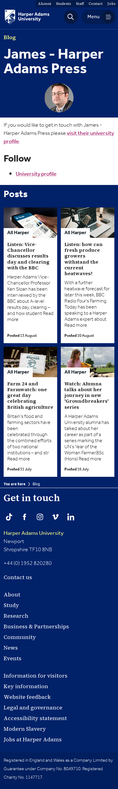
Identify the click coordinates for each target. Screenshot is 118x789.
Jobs (111, 3)
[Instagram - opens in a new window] (40, 517)
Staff (80, 3)
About (12, 594)
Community (20, 637)
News (11, 647)
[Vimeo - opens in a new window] (55, 517)
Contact (96, 3)
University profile (36, 174)
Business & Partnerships (36, 626)
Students (63, 3)
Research (16, 616)
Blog (36, 484)
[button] (71, 17)
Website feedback (27, 697)
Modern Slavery (25, 729)
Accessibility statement (35, 718)
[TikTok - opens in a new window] (9, 517)
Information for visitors (35, 675)
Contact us (18, 577)
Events (12, 658)
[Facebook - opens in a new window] (24, 517)
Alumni (44, 3)
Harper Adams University (34, 533)
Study (11, 605)
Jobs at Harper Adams (33, 739)
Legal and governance (33, 707)
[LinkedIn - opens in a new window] (70, 517)
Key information (26, 686)
